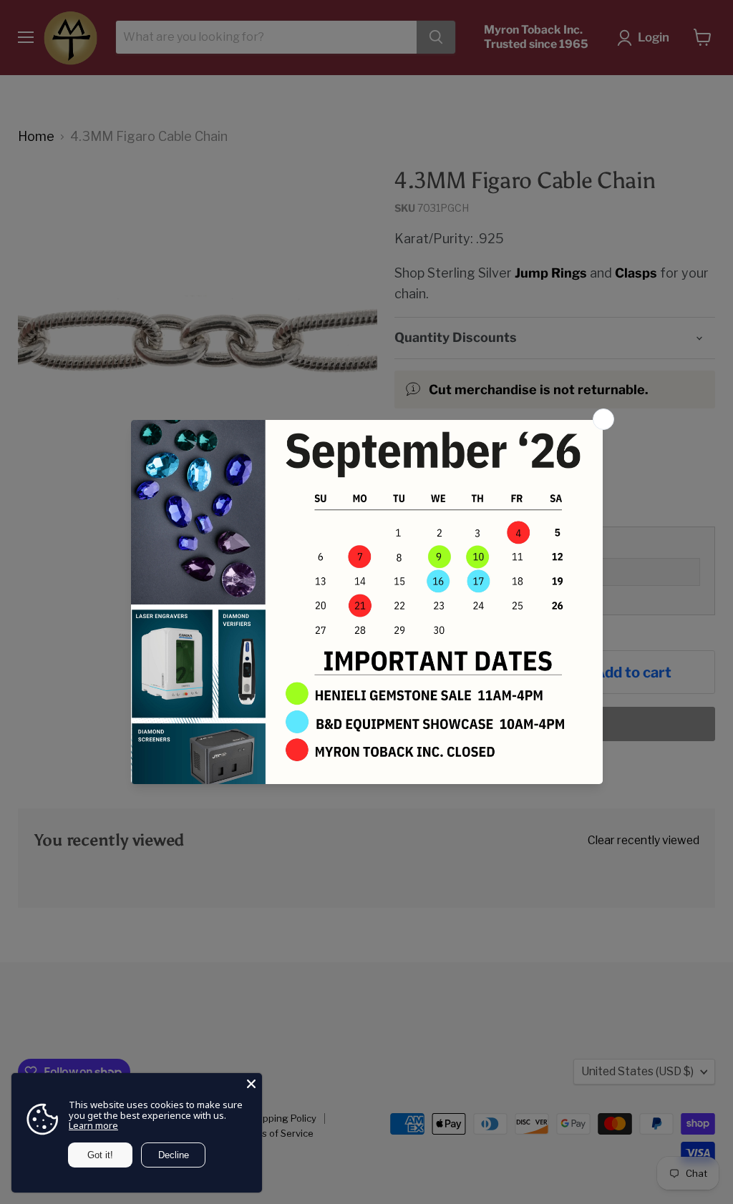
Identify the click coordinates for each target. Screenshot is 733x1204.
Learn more (93, 1125)
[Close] (251, 1084)
